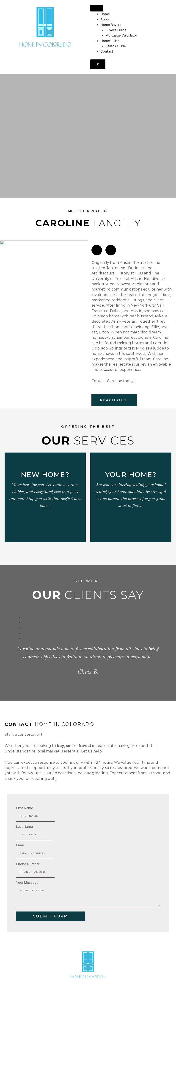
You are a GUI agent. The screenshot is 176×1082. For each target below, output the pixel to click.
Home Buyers (110, 25)
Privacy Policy (154, 1064)
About (105, 19)
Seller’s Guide (115, 46)
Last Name (24, 827)
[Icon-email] (110, 250)
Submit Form (50, 916)
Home (105, 14)
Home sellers (110, 41)
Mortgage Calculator (121, 35)
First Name (24, 808)
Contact (106, 51)
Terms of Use (129, 1064)
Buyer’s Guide (115, 30)
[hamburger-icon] (96, 8)
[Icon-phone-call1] (96, 250)
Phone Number (27, 864)
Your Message (27, 883)
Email (20, 845)
